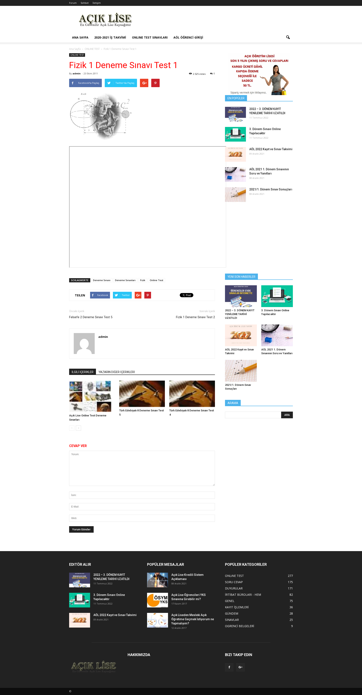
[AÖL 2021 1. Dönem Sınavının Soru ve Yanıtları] (235, 174)
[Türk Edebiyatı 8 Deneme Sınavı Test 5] (142, 394)
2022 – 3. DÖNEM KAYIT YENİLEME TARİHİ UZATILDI (240, 314)
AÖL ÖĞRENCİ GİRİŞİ (188, 37)
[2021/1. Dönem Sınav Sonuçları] (235, 194)
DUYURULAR (234, 588)
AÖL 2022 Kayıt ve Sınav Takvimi (270, 149)
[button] (288, 37)
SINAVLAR (232, 620)
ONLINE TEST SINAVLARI (150, 37)
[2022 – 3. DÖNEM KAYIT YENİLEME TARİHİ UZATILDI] (235, 114)
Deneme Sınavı (101, 280)
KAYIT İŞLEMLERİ (237, 607)
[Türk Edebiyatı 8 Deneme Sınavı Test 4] (192, 394)
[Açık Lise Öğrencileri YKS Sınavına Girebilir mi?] (157, 600)
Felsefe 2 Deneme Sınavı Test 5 (90, 317)
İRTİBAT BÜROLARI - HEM (243, 595)
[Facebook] (229, 667)
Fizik (142, 280)
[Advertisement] (216, 21)
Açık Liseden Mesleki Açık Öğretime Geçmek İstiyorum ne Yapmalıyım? (192, 619)
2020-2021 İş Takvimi (110, 37)
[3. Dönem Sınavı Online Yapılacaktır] (235, 134)
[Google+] (240, 667)
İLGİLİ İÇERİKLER (82, 372)
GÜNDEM (231, 613)
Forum (73, 2)
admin (76, 73)
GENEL (229, 601)
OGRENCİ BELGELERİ (239, 626)
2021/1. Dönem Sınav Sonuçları (270, 189)
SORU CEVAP (234, 582)
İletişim (97, 2)
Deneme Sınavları (125, 280)
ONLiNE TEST (77, 54)
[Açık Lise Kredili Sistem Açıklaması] (157, 580)
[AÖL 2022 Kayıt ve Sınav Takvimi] (235, 154)
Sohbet (85, 2)
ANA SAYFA (80, 37)
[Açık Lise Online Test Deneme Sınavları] (92, 396)
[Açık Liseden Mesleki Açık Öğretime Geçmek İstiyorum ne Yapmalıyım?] (157, 620)
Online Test (156, 280)
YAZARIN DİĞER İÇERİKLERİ (116, 372)
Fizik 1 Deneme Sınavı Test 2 (195, 317)
